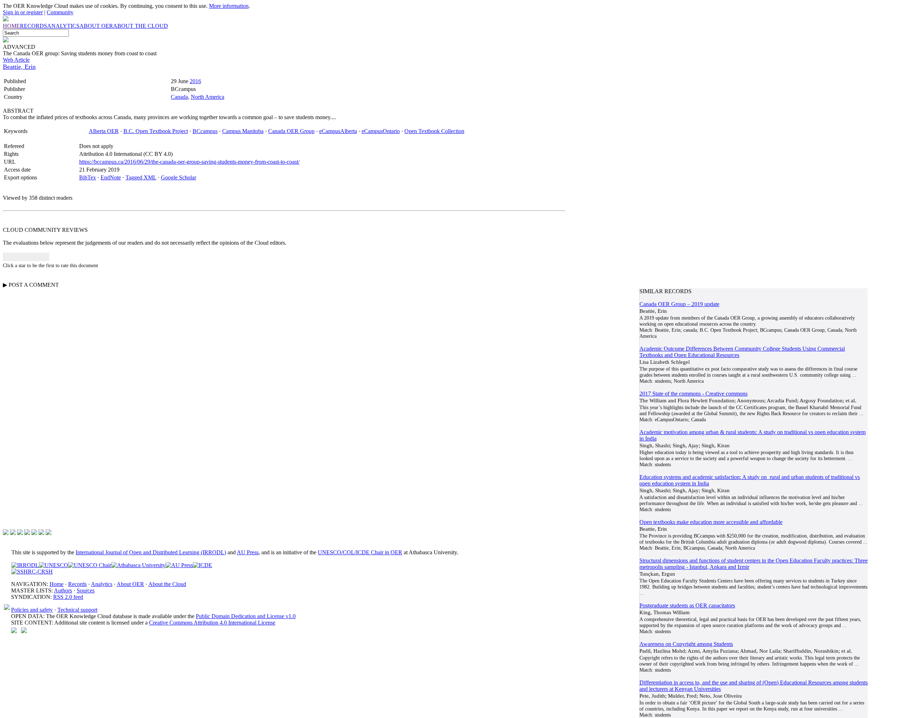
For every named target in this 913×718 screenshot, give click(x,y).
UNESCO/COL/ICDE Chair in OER (360, 552)
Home (56, 584)
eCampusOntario (381, 131)
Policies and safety (32, 610)
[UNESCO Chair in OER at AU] (89, 565)
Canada (179, 97)
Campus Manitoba (243, 131)
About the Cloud (167, 584)
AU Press (248, 552)
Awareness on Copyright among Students (686, 644)
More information (229, 6)
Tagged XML (141, 177)
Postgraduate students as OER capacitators (687, 605)
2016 (195, 81)
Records (77, 584)
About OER (130, 584)
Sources (86, 590)
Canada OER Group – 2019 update (679, 304)
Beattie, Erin (19, 66)
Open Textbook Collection (434, 131)
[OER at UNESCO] (53, 565)
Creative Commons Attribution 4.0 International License (212, 623)
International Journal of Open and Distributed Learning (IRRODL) (151, 552)
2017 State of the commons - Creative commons (693, 394)
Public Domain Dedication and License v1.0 (246, 616)
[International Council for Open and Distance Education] (202, 565)
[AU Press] (179, 565)
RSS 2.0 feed (68, 597)
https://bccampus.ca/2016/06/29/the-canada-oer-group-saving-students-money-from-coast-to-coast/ (189, 162)
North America (207, 97)
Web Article (16, 60)
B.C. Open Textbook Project (155, 131)
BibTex (87, 177)
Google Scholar (178, 177)
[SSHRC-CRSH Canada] (32, 572)
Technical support (77, 610)
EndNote (111, 177)
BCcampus (205, 131)
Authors (63, 590)
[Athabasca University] (138, 565)
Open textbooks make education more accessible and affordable (710, 522)
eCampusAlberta (338, 131)
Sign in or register (23, 12)
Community (60, 12)
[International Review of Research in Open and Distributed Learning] (25, 565)
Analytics (101, 584)
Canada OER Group (291, 131)
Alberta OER (104, 131)
